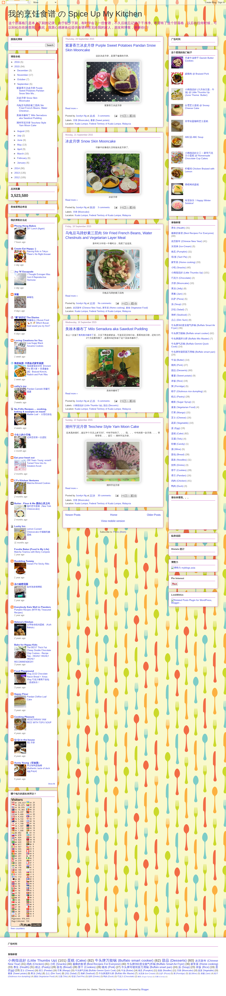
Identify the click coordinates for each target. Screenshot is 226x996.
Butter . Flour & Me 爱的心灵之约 (32, 503)
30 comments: (105, 495)
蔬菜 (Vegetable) (180, 423)
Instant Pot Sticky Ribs (38, 564)
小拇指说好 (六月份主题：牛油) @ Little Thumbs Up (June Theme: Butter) (199, 92)
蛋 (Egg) (175, 428)
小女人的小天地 (22, 434)
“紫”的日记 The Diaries (26, 317)
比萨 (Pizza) (177, 299)
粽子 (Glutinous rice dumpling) (187, 391)
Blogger (144, 989)
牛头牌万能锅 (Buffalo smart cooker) (190, 333)
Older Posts (154, 514)
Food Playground (24, 671)
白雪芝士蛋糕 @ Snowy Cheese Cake (197, 106)
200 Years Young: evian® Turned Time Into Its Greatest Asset (39, 463)
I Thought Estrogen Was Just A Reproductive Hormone (38, 277)
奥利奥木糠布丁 (86, 335)
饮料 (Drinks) (178, 465)
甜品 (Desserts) (110, 405)
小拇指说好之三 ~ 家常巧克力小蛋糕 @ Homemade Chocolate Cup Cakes (199, 156)
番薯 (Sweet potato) (99, 120)
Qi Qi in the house (24, 739)
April (20, 149)
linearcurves (122, 989)
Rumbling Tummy (24, 561)
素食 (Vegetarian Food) (137, 307)
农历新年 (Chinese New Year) (87, 307)
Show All (51, 784)
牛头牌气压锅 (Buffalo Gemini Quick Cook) (95, 970)
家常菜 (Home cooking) (113, 307)
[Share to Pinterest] (134, 116)
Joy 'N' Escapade (23, 271)
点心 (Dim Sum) (179, 320)
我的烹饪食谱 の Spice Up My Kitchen (75, 13)
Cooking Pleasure (24, 716)
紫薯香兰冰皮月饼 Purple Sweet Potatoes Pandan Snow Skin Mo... (30, 91)
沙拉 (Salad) (177, 309)
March (20, 153)
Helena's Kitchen (23, 622)
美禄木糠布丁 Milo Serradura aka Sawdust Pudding (106, 329)
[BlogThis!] (124, 116)
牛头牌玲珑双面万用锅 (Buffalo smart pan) (193, 351)
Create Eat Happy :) (25, 248)
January (21, 162)
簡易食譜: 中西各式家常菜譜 (29, 363)
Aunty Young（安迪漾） (27, 762)
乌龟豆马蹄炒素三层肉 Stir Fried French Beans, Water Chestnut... (32, 108)
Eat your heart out (24, 457)
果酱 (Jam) (177, 293)
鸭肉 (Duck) (177, 486)
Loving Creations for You (28, 340)
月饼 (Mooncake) (81, 120)
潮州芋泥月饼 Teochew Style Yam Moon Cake (102, 427)
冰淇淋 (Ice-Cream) (181, 246)
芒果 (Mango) (178, 412)
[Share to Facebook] (131, 116)
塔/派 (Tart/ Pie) (179, 257)
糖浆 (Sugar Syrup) (181, 402)
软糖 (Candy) (178, 444)
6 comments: (104, 401)
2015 (17, 66)
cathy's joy (20, 386)
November (23, 75)
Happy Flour (21, 694)
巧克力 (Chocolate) (181, 278)
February (22, 158)
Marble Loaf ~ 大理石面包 (39, 414)
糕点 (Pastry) (178, 396)
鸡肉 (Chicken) (179, 480)
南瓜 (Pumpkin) (179, 251)
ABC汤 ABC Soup (194, 137)
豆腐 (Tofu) (177, 438)
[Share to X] (128, 116)
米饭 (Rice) (177, 381)
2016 (17, 62)
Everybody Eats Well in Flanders (32, 607)
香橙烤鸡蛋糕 (192, 184)
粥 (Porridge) (178, 386)
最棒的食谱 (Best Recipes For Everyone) (192, 233)
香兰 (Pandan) (178, 475)
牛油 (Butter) (177, 360)
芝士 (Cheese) (178, 417)
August (21, 131)
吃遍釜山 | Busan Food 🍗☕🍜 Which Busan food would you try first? (38, 323)
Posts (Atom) (119, 532)
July (19, 135)
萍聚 (16, 294)
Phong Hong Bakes (25, 225)
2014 (17, 168)
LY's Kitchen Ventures (26, 480)
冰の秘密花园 (21, 584)
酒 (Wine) (176, 449)
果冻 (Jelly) (177, 288)
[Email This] (121, 116)
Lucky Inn (19, 526)
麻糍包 (30, 297)
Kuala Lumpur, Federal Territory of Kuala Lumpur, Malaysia (103, 123)
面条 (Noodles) (179, 459)
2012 (17, 177)
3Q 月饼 (31, 742)
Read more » (71, 108)
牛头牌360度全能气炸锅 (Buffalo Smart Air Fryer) (156, 964)
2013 (17, 172)
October (21, 79)
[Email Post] (115, 116)
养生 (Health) (178, 227)
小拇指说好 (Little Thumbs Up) (87, 405)
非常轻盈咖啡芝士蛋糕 (196, 121)
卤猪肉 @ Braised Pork (197, 73)
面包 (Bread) (177, 454)
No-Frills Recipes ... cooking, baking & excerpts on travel (30, 410)
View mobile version (113, 521)
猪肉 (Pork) (177, 365)
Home (113, 514)
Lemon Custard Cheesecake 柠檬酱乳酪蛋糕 (38, 532)
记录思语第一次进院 (36, 437)
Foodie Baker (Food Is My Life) (31, 549)
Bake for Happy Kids (25, 644)
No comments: (105, 303)
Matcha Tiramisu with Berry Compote (32, 552)
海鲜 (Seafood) (179, 314)
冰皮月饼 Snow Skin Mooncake (90, 141)
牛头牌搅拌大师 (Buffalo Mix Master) (190, 338)
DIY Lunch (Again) (36, 228)
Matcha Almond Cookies (38, 483)
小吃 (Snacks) (178, 267)
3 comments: (104, 116)
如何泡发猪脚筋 (34, 587)
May (19, 144)
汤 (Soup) (176, 304)
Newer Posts (72, 514)
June (20, 140)
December (23, 70)
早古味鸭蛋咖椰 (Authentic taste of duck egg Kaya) (38, 768)
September (23, 84)
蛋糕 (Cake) (177, 433)
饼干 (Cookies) (179, 470)
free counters (18, 928)
